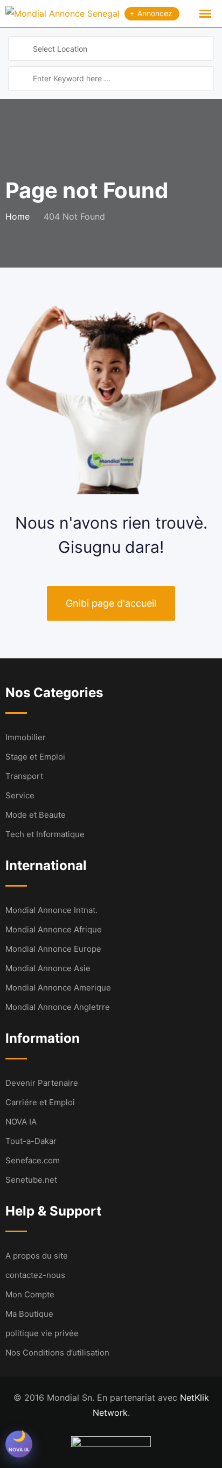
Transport (24, 776)
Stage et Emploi (35, 756)
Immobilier (25, 737)
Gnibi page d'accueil (111, 603)
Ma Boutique (29, 1314)
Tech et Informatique (45, 834)
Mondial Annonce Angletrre (57, 1007)
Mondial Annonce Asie (48, 968)
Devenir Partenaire (41, 1083)
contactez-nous (35, 1275)
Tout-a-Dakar (31, 1141)
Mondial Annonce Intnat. (51, 910)
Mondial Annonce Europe (53, 949)
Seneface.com (32, 1160)
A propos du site (36, 1256)
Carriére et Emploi (40, 1102)
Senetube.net (31, 1180)
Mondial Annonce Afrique (53, 929)
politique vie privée (42, 1333)
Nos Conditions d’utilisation (57, 1352)
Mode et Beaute (35, 815)
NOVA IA (21, 1121)
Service (19, 795)
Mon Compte (29, 1294)
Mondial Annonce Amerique (58, 987)
